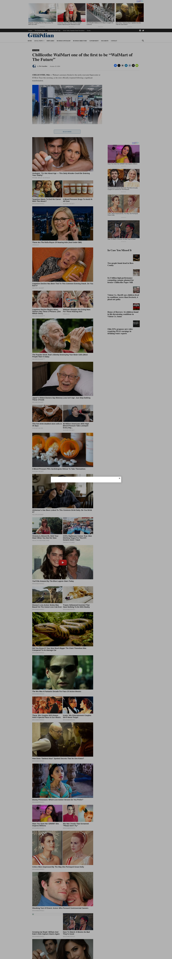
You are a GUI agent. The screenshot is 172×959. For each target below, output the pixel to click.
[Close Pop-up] (119, 478)
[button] (86, 479)
